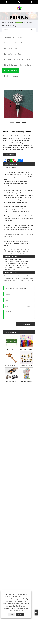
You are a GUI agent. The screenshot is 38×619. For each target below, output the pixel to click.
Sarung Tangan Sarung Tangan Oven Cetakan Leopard (11, 381)
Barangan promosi (23, 267)
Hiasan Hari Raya (10, 265)
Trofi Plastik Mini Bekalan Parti (26, 365)
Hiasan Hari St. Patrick (22, 261)
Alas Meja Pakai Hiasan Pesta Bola (11, 349)
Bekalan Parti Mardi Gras (12, 263)
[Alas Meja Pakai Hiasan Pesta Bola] (11, 340)
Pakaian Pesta (9, 261)
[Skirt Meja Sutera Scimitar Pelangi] (26, 340)
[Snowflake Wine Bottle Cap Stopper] (18, 104)
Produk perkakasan (10, 269)
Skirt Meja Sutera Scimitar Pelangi (26, 349)
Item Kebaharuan (10, 267)
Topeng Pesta (9, 260)
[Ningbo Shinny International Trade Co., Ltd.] (19, 8)
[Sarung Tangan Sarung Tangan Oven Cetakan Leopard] (11, 373)
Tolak (11, 614)
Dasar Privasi (18, 611)
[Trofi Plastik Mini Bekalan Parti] (26, 357)
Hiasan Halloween (22, 265)
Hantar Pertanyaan (9, 155)
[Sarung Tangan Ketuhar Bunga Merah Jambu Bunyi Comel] (26, 373)
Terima (20, 614)
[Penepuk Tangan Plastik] (11, 357)
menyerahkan (25, 324)
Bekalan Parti (26, 263)
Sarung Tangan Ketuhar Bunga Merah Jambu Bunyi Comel (26, 381)
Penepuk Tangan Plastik (11, 365)
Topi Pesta (18, 260)
